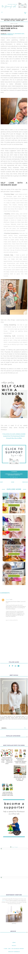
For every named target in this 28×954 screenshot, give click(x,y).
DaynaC (8, 599)
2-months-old (10, 33)
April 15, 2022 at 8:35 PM (12, 620)
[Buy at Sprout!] (14, 921)
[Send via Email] (15, 477)
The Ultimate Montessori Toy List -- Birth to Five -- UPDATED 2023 (7, 760)
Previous (25, 482)
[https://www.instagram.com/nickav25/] (15, 666)
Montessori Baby (19, 33)
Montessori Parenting (7, 34)
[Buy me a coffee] (14, 454)
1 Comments (14, 471)
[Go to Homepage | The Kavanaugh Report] (14, 9)
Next (1, 482)
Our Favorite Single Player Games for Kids (7, 794)
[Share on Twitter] (13, 477)
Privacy (14, 945)
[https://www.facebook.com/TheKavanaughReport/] (9, 666)
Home (12, 482)
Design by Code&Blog (14, 951)
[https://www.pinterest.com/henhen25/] (12, 666)
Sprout (4, 900)
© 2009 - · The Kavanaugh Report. (14, 948)
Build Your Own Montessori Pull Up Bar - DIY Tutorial (20, 778)
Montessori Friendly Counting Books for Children (20, 760)
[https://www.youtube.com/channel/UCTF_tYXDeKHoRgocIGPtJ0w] (18, 666)
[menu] (1, 12)
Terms (14, 942)
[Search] (25, 728)
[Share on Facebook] (12, 477)
